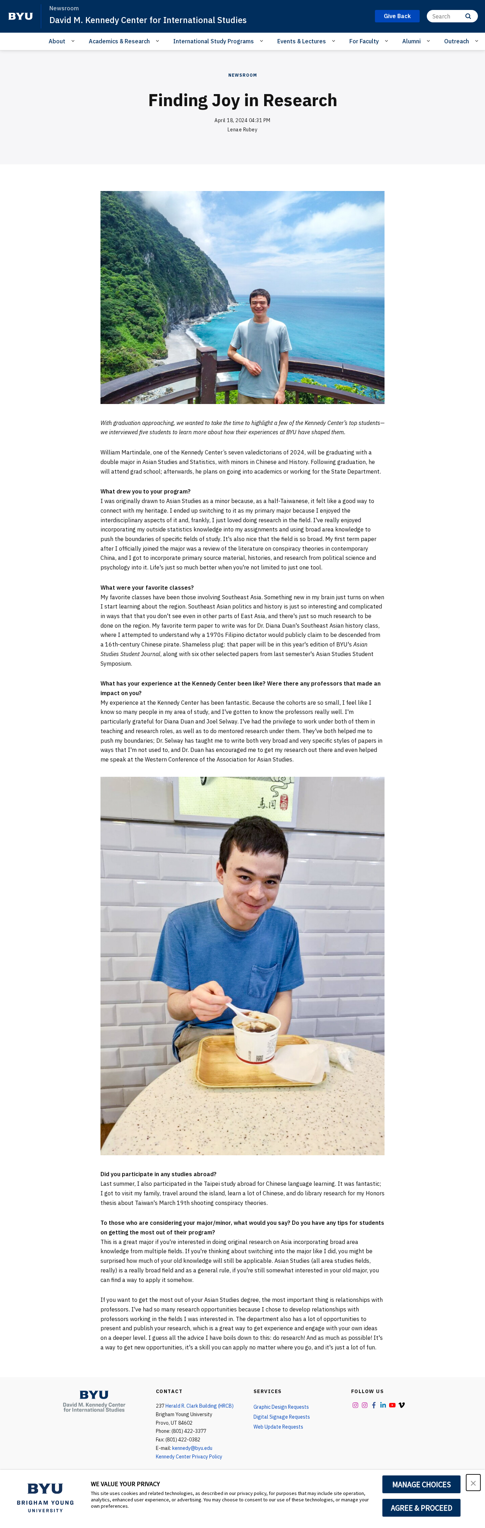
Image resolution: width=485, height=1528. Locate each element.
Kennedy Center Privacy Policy (189, 1456)
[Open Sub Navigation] (74, 41)
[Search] (468, 16)
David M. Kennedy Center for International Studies (148, 20)
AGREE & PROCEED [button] (421, 1508)
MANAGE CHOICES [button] (421, 1484)
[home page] (20, 16)
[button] (473, 1482)
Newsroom (242, 75)
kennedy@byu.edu (192, 1448)
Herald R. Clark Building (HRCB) (199, 1406)
